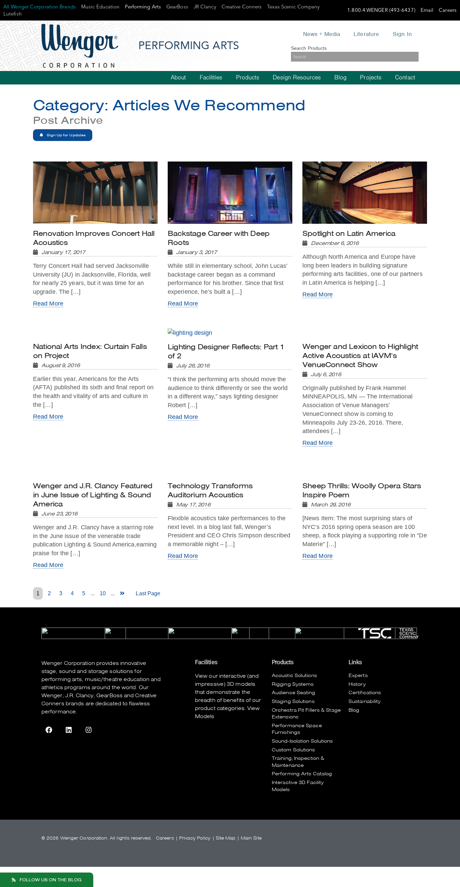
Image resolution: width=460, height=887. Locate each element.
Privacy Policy (194, 838)
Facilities (211, 77)
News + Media (321, 34)
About (178, 77)
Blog (340, 77)
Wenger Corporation (68, 663)
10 (103, 593)
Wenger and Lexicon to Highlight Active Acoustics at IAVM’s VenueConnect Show (360, 360)
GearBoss (109, 695)
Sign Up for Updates (66, 135)
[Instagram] (88, 729)
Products (248, 77)
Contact (405, 77)
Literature (366, 34)
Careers (165, 838)
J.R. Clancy (79, 695)
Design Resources (297, 77)
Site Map (226, 838)
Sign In (402, 34)
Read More (48, 303)
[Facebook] (48, 729)
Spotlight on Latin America (348, 238)
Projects (371, 77)
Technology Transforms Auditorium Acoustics (210, 494)
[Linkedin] (68, 729)
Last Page (148, 593)
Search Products (309, 48)
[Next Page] (124, 593)
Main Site (251, 838)
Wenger (52, 695)
